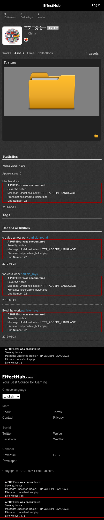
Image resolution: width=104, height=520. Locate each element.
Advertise (9, 454)
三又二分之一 (35, 27)
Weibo (57, 433)
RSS (56, 454)
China (32, 33)
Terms (57, 411)
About (6, 411)
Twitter (7, 433)
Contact (7, 417)
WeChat (58, 439)
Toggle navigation (6, 4)
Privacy (58, 417)
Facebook (9, 439)
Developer (9, 460)
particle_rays (29, 274)
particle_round (38, 237)
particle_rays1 (30, 310)
